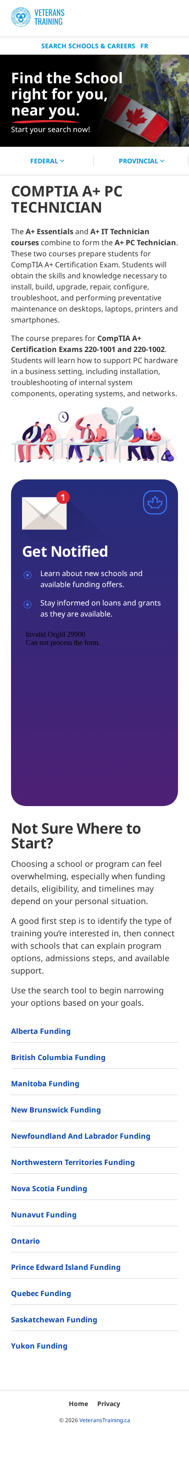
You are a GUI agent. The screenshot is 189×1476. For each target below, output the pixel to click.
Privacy (108, 1403)
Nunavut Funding (44, 1215)
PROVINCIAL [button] (139, 160)
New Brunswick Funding (56, 1110)
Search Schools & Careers (88, 45)
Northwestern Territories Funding (73, 1162)
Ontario (25, 1241)
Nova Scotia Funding (49, 1188)
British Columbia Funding (58, 1057)
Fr (144, 45)
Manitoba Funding (45, 1083)
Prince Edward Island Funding (66, 1267)
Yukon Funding (39, 1346)
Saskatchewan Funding (54, 1320)
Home (78, 1403)
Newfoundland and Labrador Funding (80, 1136)
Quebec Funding (41, 1293)
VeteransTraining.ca (104, 1420)
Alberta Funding (41, 1031)
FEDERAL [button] (45, 160)
